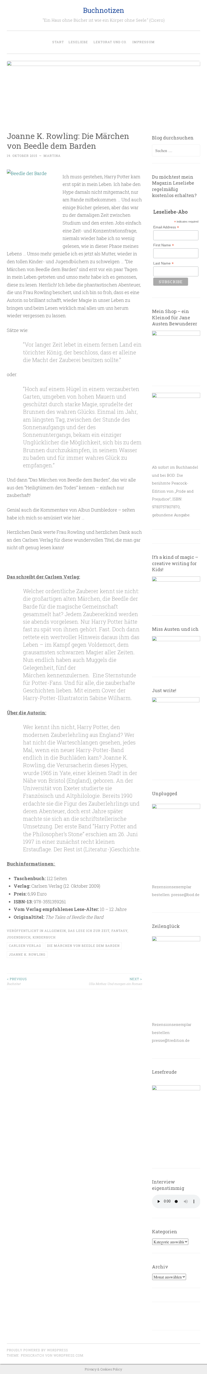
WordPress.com (68, 1355)
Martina (52, 156)
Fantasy (119, 931)
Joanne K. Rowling (27, 954)
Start (58, 42)
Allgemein (55, 931)
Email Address (166, 227)
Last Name (163, 263)
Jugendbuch (19, 937)
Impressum (143, 42)
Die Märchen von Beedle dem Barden (83, 946)
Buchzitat (17, 981)
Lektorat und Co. (110, 42)
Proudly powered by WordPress (37, 1350)
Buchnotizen (103, 10)
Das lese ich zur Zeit (88, 931)
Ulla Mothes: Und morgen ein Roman (115, 981)
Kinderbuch (44, 937)
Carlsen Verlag (25, 946)
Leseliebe (78, 42)
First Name (163, 245)
